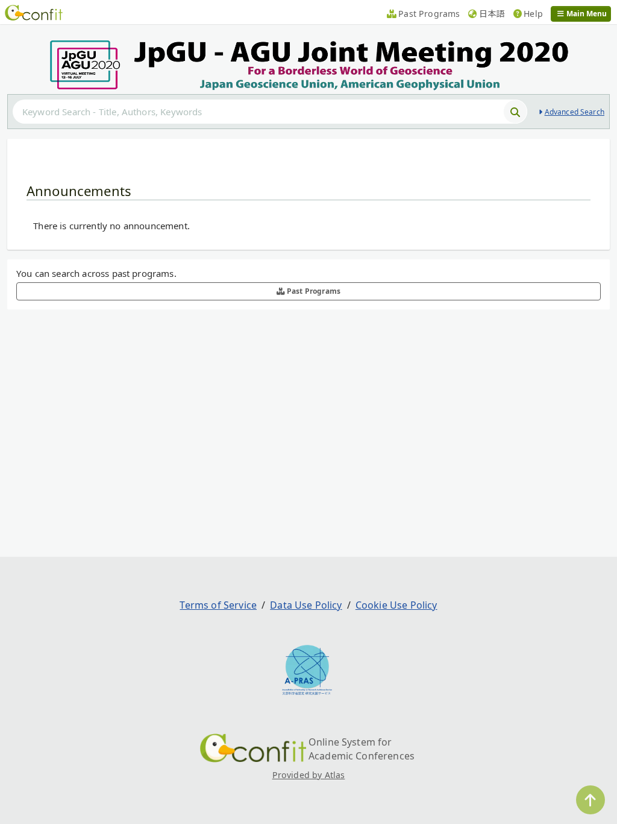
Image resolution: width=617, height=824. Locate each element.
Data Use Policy (306, 605)
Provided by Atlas (308, 775)
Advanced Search (574, 112)
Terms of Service (218, 605)
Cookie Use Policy (396, 605)
